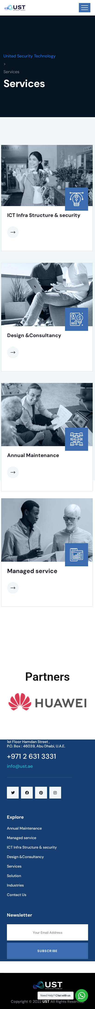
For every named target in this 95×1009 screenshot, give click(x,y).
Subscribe (47, 951)
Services (14, 866)
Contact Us (16, 894)
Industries (15, 885)
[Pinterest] (41, 793)
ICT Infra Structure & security (43, 215)
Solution (14, 875)
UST (46, 1001)
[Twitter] (13, 793)
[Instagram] (55, 793)
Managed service (32, 571)
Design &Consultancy (34, 335)
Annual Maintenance (33, 455)
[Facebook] (27, 793)
